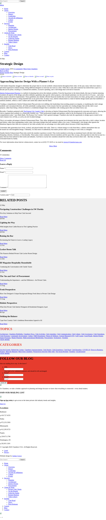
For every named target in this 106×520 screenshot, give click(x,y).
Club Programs (5, 336)
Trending (65, 338)
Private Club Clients (14, 35)
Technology (57, 338)
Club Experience (57, 350)
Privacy (6, 452)
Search (22, 1)
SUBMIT (3, 191)
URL (6, 367)
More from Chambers (30, 69)
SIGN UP (3, 383)
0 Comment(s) (18, 69)
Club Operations (98, 334)
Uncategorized (80, 351)
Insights (6, 44)
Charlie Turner (5, 69)
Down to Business (97, 350)
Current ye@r (5, 195)
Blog (5, 53)
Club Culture (76, 334)
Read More (3, 217)
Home (6, 9)
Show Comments (5, 158)
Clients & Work (9, 33)
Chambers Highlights (16, 334)
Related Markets (13, 40)
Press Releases (13, 49)
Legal (6, 450)
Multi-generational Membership (33, 338)
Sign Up (2, 404)
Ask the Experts (5, 350)
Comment (4, 187)
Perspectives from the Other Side (44, 351)
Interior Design (13, 29)
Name (2, 168)
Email (2, 172)
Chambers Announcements (33, 350)
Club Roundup (77, 350)
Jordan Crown (17, 456)
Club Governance (87, 334)
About (6, 10)
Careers (6, 51)
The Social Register (61, 351)
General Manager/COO (66, 336)
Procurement (12, 31)
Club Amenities (51, 334)
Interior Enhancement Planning (10, 93)
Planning (11, 25)
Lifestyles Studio (13, 38)
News (10, 48)
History (10, 14)
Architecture (12, 27)
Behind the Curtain (17, 350)
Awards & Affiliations (15, 18)
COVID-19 (86, 350)
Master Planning (16, 338)
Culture (10, 20)
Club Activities (40, 334)
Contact (6, 55)
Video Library (12, 42)
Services (7, 23)
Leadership (12, 16)
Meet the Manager (11, 351)
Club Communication (64, 334)
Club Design (47, 350)
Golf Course (79, 336)
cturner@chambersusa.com (72, 142)
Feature (2, 351)
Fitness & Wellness (52, 336)
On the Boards (13, 36)
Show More (53, 146)
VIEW (5, 339)
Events (10, 22)
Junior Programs (5, 338)
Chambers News (29, 334)
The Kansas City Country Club (33, 111)
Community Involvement (19, 336)
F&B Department (39, 336)
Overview (11, 12)
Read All (3, 160)
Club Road (11, 46)
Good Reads (88, 336)
